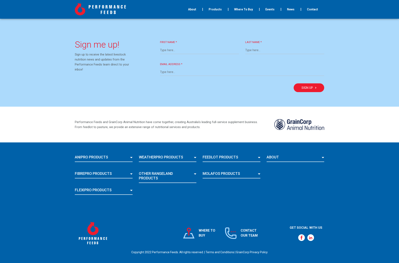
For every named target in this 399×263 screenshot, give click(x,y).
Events (270, 9)
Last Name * (253, 42)
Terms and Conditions (220, 252)
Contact (312, 9)
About (192, 9)
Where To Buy (243, 9)
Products (215, 9)
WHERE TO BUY (207, 232)
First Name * (168, 42)
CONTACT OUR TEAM (249, 232)
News (290, 9)
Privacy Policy (259, 252)
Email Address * (171, 64)
